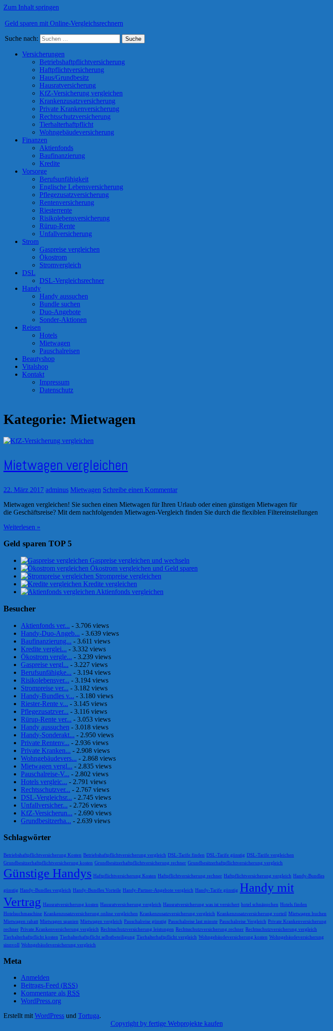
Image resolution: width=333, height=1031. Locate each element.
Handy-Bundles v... (47, 695)
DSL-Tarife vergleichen (270, 855)
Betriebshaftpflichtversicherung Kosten (42, 855)
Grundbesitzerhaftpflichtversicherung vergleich (235, 862)
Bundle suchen (59, 304)
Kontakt (33, 374)
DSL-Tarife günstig (225, 855)
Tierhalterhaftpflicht (66, 124)
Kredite (49, 163)
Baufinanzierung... (46, 641)
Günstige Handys (47, 873)
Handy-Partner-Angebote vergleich (158, 890)
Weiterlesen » (21, 527)
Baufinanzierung (62, 155)
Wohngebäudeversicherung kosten (233, 937)
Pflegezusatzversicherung (74, 194)
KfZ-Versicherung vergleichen (81, 93)
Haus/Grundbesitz (64, 77)
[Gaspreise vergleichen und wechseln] (55, 560)
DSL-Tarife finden (186, 855)
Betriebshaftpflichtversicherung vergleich (124, 855)
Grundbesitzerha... (46, 820)
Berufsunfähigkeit (63, 179)
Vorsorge (34, 171)
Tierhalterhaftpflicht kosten (30, 937)
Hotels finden (293, 904)
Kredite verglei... (44, 649)
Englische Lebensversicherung (81, 186)
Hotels (48, 335)
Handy (31, 288)
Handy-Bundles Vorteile (97, 890)
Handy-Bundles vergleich (45, 890)
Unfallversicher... (44, 805)
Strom (30, 241)
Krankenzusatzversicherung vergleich (177, 913)
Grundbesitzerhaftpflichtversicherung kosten (48, 862)
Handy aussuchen (63, 296)
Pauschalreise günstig (145, 921)
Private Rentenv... (45, 742)
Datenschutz (56, 390)
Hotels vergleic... (44, 781)
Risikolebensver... (45, 680)
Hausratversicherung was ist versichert (201, 904)
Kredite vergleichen (110, 584)
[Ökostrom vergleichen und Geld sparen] (55, 568)
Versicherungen (43, 54)
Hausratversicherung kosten (70, 904)
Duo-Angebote (60, 311)
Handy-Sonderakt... (48, 735)
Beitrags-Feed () (49, 985)
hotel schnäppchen (259, 904)
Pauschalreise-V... (45, 774)
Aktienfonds (56, 147)
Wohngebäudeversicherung (76, 132)
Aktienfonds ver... (45, 625)
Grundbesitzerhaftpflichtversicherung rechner (140, 862)
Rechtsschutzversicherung (75, 116)
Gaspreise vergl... (45, 664)
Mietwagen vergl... (46, 766)
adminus (57, 489)
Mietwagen (54, 343)
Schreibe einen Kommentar (140, 489)
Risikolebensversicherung (74, 218)
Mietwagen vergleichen (65, 465)
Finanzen (34, 140)
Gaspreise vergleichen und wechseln (139, 560)
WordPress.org (41, 1001)
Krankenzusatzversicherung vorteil (252, 913)
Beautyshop (38, 358)
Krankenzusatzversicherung (77, 101)
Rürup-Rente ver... (46, 719)
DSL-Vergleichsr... (46, 797)
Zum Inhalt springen (31, 7)
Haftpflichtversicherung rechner (190, 875)
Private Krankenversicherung (79, 108)
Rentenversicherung (66, 202)
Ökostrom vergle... (46, 656)
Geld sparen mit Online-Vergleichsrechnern (64, 23)
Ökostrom (53, 257)
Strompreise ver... (45, 688)
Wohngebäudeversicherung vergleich (58, 944)
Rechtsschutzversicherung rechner (210, 929)
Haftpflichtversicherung (71, 69)
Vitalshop (35, 366)
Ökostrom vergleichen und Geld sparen (144, 568)
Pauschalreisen (59, 351)
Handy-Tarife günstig (216, 890)
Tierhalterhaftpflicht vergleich (167, 937)
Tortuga (88, 1015)
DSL (29, 272)
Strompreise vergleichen (128, 576)
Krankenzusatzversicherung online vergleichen (91, 913)
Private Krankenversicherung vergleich (59, 929)
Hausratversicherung (67, 85)
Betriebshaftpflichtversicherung (82, 62)
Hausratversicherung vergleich (130, 904)
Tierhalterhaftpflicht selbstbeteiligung (97, 937)
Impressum (54, 382)
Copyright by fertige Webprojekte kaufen (167, 1023)
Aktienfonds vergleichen (129, 591)
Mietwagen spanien (59, 921)
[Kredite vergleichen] (52, 584)
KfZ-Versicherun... (46, 813)
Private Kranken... (46, 750)
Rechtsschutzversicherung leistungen (137, 929)
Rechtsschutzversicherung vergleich (281, 929)
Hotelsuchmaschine (22, 913)
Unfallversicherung (65, 233)
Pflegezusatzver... (45, 711)
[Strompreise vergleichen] (58, 576)
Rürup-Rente (57, 226)
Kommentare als (50, 993)
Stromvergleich (60, 265)
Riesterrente (55, 210)
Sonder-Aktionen (63, 319)
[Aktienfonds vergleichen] (58, 591)
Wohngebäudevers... (49, 758)
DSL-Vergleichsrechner (71, 280)
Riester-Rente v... (44, 703)
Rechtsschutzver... (45, 789)
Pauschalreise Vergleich (242, 921)
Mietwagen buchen (307, 913)
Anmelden (35, 977)
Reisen (31, 327)
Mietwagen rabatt (20, 921)
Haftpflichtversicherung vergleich (257, 875)
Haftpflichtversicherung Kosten (124, 875)
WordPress (49, 1015)
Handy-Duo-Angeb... (50, 633)
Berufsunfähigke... (46, 672)
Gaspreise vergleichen (69, 249)
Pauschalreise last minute (193, 921)
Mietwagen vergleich (101, 921)
